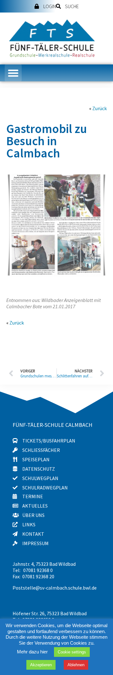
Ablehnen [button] (75, 664)
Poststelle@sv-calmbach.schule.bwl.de (55, 588)
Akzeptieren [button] (41, 664)
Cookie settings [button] (72, 652)
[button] (13, 72)
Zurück (99, 108)
